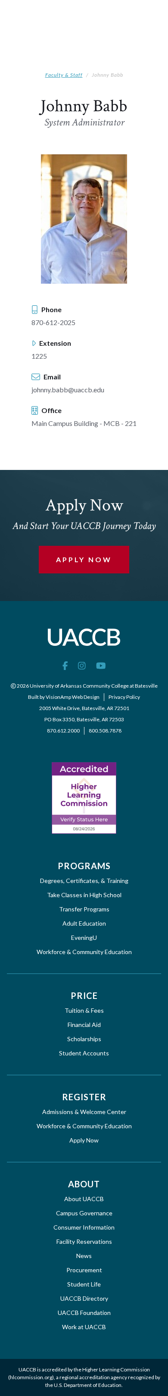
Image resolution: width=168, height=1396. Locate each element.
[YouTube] (101, 665)
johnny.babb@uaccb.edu (67, 389)
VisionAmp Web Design (73, 697)
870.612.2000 (63, 730)
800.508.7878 (105, 730)
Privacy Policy (124, 697)
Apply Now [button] (84, 559)
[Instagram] (82, 665)
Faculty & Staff (64, 75)
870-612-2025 (53, 322)
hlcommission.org (31, 1377)
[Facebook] (65, 665)
